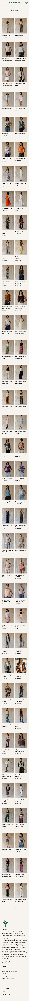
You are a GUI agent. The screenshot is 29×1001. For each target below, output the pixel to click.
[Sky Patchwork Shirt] (21, 840)
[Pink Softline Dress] (8, 422)
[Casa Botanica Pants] (8, 740)
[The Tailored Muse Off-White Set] (21, 890)
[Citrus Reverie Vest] (21, 149)
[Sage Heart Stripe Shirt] (8, 99)
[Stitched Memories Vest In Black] (21, 297)
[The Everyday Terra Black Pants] (21, 372)
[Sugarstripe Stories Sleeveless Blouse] (8, 74)
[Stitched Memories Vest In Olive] (21, 272)
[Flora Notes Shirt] (21, 469)
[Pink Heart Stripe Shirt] (21, 99)
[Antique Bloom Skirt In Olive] (8, 347)
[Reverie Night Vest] (8, 492)
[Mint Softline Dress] (21, 422)
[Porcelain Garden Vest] (8, 149)
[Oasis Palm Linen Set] (21, 541)
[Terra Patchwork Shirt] (8, 840)
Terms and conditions (8, 978)
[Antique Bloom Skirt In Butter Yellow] (21, 322)
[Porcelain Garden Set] (8, 174)
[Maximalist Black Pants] (21, 715)
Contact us (5, 973)
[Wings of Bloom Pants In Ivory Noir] (8, 865)
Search (4, 969)
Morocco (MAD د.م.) (6, 988)
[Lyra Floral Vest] (8, 124)
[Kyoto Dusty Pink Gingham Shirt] (21, 590)
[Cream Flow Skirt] (8, 26)
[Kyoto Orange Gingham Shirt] (8, 590)
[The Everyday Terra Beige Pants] (8, 372)
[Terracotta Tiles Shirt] (21, 445)
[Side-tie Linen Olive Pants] (8, 890)
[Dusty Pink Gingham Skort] (8, 615)
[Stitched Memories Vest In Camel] (8, 297)
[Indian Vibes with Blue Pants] (8, 715)
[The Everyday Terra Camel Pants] (8, 397)
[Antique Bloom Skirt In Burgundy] (21, 347)
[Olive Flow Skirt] (21, 26)
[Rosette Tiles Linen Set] (8, 565)
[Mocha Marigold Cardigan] (8, 690)
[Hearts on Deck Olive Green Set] (8, 815)
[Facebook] (2, 962)
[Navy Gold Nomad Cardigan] (21, 665)
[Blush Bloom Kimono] (21, 222)
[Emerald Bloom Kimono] (8, 222)
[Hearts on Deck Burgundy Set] (21, 815)
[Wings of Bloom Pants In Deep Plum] (21, 865)
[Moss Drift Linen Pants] (8, 272)
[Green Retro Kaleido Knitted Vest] (21, 765)
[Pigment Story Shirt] (8, 469)
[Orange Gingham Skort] (21, 615)
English (3, 991)
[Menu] (2, 2)
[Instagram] (5, 962)
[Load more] (14, 908)
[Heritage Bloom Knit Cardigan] (8, 790)
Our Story (4, 976)
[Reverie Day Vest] (21, 492)
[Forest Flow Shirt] (8, 445)
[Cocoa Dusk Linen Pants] (8, 247)
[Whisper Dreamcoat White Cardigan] (8, 765)
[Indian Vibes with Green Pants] (21, 690)
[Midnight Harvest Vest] (21, 124)
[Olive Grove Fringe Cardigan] (8, 665)
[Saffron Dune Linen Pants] (21, 247)
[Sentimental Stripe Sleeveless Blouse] (21, 49)
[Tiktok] (9, 962)
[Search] (6, 3)
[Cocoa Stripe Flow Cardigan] (8, 640)
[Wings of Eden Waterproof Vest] (21, 740)
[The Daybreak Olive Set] (21, 516)
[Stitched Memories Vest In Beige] (8, 322)
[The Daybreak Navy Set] (8, 516)
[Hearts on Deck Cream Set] (21, 790)
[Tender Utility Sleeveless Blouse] (8, 49)
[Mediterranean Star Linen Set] (8, 541)
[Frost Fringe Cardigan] (21, 640)
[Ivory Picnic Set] (21, 199)
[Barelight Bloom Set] (21, 174)
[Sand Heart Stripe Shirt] (21, 74)
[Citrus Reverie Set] (8, 199)
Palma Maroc (8, 994)
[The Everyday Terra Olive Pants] (21, 397)
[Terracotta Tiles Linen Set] (21, 565)
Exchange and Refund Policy (10, 971)
